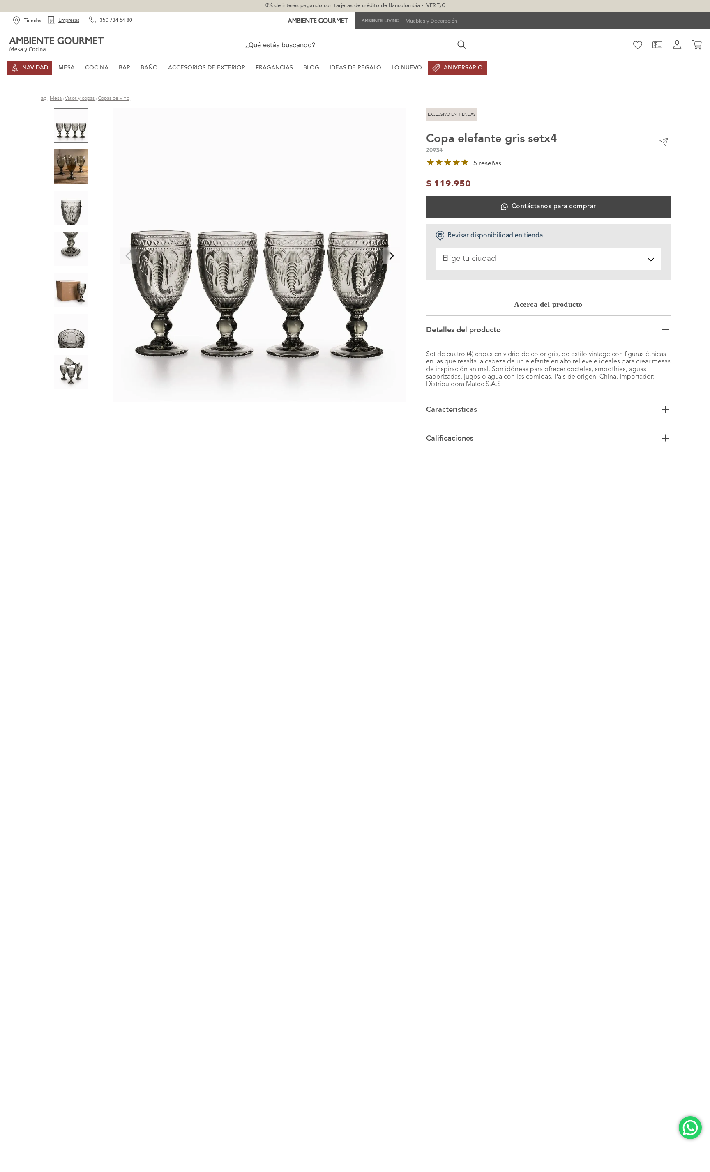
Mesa (56, 98)
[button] (259, 256)
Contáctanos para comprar (554, 206)
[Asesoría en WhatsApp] (690, 1127)
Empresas (68, 20)
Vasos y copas (80, 98)
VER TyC (435, 5)
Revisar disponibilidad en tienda (495, 235)
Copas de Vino (113, 98)
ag (43, 98)
